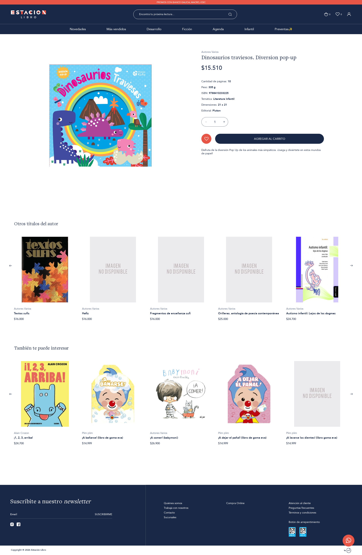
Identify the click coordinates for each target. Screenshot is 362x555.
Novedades (78, 29)
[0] (326, 14)
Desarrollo (154, 29)
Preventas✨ (283, 29)
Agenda (218, 29)
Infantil (249, 29)
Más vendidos (116, 29)
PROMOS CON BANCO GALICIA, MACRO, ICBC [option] (181, 2)
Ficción (187, 29)
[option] (45, 276)
